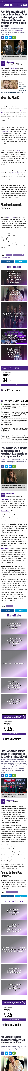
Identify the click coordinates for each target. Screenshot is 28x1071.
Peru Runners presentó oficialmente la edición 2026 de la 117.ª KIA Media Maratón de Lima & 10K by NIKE (14, 949)
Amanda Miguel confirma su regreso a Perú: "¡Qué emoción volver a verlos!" (14, 971)
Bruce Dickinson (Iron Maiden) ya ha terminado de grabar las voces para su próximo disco (14, 352)
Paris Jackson (5, 459)
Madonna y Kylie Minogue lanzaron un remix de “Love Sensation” (14, 911)
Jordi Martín (20, 254)
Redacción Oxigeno (10, 62)
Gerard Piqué (18, 30)
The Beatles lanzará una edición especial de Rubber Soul (14, 701)
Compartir (8, 261)
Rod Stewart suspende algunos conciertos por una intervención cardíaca (14, 293)
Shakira (15, 254)
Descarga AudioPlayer (13, 1)
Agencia (7, 257)
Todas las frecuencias (18, 385)
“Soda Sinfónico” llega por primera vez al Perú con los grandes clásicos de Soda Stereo (14, 315)
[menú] (2, 5)
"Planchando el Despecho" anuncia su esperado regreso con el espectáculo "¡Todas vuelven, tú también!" (14, 927)
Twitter (21, 261)
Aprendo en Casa (5, 1)
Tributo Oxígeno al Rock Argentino (14, 336)
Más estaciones (22, 1)
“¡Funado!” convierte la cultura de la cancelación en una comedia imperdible (14, 987)
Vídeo (3, 257)
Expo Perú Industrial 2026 (11, 892)
